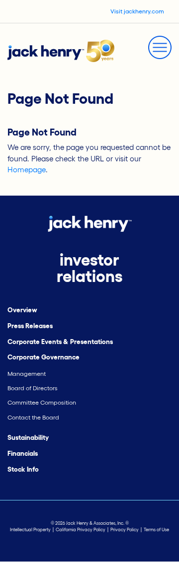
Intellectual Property (30, 529)
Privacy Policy (124, 529)
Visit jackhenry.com (137, 11)
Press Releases (30, 326)
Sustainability (28, 437)
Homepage (26, 169)
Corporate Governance (43, 357)
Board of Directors (32, 388)
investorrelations (89, 268)
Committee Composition (41, 402)
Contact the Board (33, 417)
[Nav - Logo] (60, 50)
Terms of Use (156, 529)
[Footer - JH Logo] (90, 222)
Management (26, 373)
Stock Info (23, 469)
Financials (22, 453)
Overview (22, 310)
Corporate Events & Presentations (60, 342)
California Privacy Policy (80, 529)
